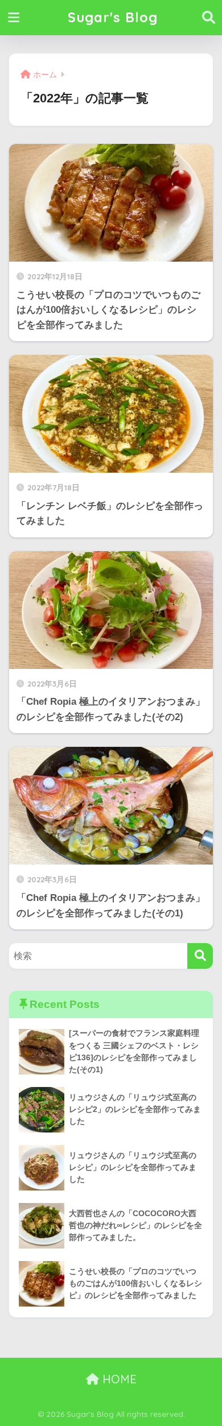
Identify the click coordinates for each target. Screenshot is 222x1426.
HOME (118, 1379)
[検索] (200, 956)
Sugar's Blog (113, 17)
